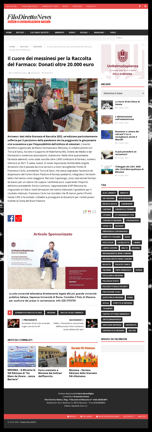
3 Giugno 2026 (122, 123)
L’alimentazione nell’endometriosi (124, 118)
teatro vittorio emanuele (116, 314)
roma (130, 297)
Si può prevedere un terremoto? (125, 153)
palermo (107, 270)
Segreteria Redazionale (108, 416)
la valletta (123, 242)
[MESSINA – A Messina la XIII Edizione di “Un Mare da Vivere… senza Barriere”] (22, 356)
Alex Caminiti (109, 193)
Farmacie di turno (50, 6)
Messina (48, 72)
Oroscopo (77, 6)
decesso (119, 226)
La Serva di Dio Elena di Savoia (127, 103)
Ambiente (59, 32)
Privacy (72, 416)
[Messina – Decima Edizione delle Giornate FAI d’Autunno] (83, 356)
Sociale (84, 32)
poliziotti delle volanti (115, 286)
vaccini (132, 330)
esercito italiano (112, 237)
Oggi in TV (91, 6)
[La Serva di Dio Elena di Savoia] (107, 104)
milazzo (107, 264)
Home (9, 32)
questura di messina (113, 297)
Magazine (99, 32)
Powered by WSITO (28, 422)
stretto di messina (122, 303)
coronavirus (132, 220)
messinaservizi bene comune (117, 253)
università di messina (113, 330)
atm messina (125, 198)
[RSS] (145, 6)
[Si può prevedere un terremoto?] (107, 154)
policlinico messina (113, 275)
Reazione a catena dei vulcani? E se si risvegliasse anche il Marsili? (127, 135)
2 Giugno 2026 (122, 143)
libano (136, 242)
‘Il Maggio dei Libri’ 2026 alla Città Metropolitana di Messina (129, 169)
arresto (124, 193)
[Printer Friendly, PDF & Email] (89, 211)
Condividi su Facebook (11, 218)
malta (124, 248)
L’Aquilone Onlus (30, 6)
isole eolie (108, 242)
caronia (107, 209)
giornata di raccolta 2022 (28, 312)
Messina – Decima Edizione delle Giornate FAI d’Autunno (83, 373)
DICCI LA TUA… (12, 6)
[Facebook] (139, 6)
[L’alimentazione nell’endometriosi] (107, 119)
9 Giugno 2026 (122, 108)
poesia (139, 270)
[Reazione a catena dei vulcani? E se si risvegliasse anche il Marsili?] (107, 134)
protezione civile (112, 292)
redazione (35, 72)
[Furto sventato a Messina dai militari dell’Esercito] (52, 356)
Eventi (72, 32)
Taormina (108, 308)
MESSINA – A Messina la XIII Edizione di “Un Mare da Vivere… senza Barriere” (21, 374)
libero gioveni (110, 248)
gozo (127, 237)
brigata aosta (110, 204)
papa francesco (123, 270)
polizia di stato (111, 281)
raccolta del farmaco (72, 312)
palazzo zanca (122, 264)
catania (107, 215)
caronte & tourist (124, 209)
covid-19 (107, 226)
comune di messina (112, 220)
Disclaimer (87, 416)
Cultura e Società (39, 32)
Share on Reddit (18, 218)
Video (113, 32)
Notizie (20, 32)
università (131, 325)
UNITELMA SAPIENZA (112, 325)
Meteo (65, 6)
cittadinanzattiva (124, 215)
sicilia (106, 303)
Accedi (143, 416)
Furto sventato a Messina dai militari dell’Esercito (50, 373)
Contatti (129, 416)
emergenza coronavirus (115, 231)
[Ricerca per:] (129, 37)
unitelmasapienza (112, 319)
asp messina (108, 198)
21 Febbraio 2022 (19, 72)
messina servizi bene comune (117, 259)
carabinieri (127, 204)
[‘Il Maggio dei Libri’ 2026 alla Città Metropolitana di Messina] (107, 169)
